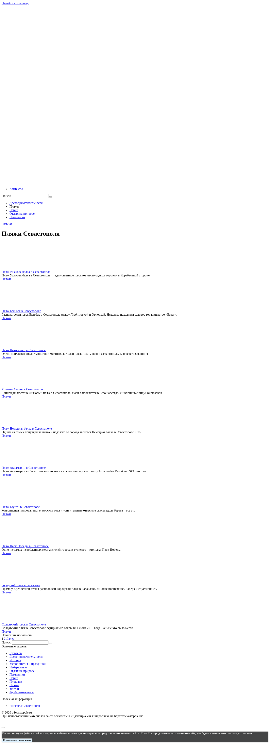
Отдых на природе (22, 213)
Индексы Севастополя (24, 705)
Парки (13, 210)
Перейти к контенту (15, 3)
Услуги (14, 688)
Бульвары (15, 653)
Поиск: (7, 195)
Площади (15, 681)
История (15, 660)
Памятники (17, 217)
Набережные (18, 667)
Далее (10, 638)
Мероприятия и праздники (27, 663)
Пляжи (6, 279)
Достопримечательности (26, 203)
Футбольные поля (21, 692)
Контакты (16, 189)
